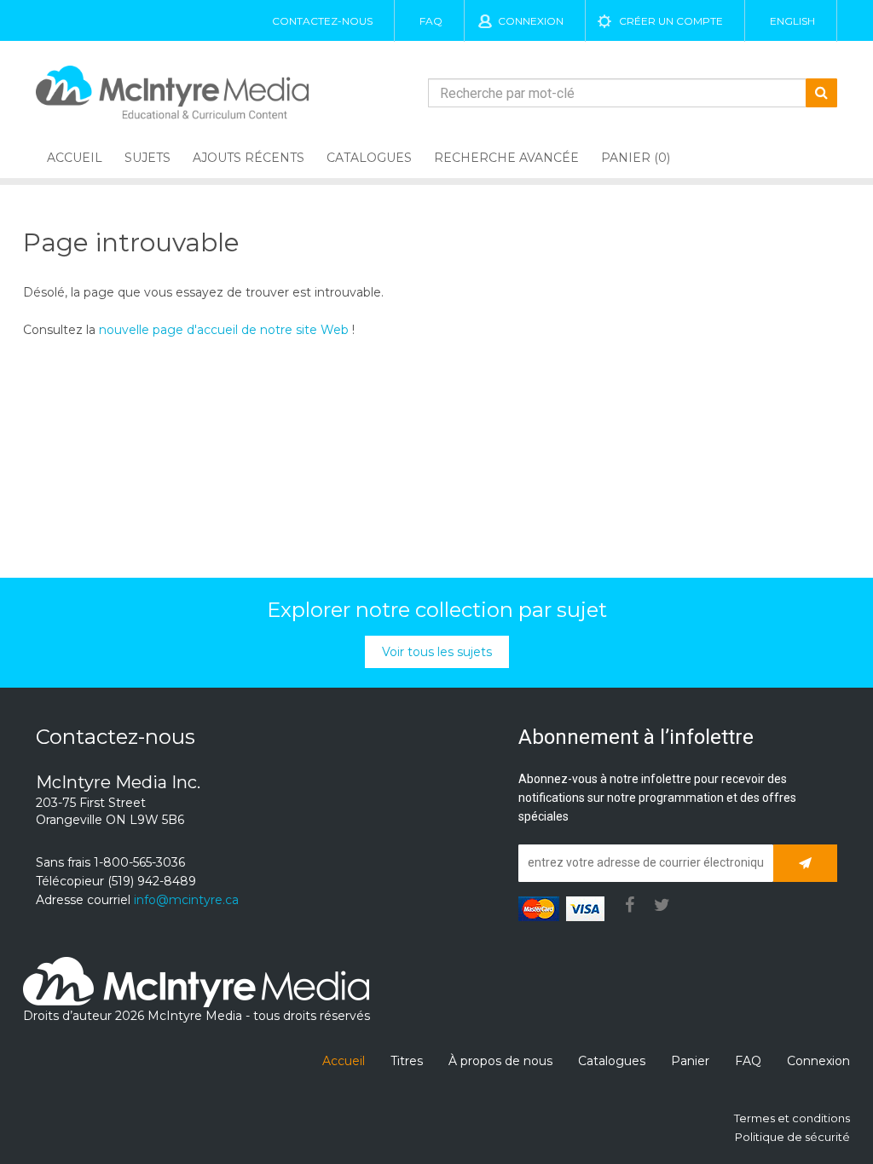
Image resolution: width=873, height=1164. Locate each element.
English (792, 20)
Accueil (74, 157)
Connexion (531, 20)
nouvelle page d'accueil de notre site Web (224, 329)
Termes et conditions (792, 1118)
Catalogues (369, 157)
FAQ (430, 20)
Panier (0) (635, 157)
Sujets (147, 157)
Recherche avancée (506, 157)
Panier (690, 1061)
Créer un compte (671, 20)
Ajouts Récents (248, 157)
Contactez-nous (322, 20)
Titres (406, 1061)
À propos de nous (500, 1061)
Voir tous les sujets (437, 652)
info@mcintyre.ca (186, 900)
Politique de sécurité (792, 1137)
